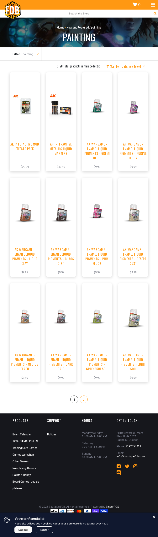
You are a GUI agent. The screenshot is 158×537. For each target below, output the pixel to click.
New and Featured (78, 27)
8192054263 (133, 446)
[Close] (154, 516)
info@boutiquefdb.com (131, 456)
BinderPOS (112, 506)
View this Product (26, 128)
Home (60, 27)
